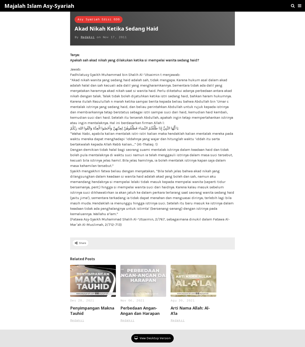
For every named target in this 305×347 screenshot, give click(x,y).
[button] (299, 6)
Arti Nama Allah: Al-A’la (190, 310)
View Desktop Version (155, 338)
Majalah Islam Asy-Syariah (39, 5)
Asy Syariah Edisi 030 (98, 19)
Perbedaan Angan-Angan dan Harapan (140, 310)
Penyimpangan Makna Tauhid (92, 310)
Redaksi (88, 37)
